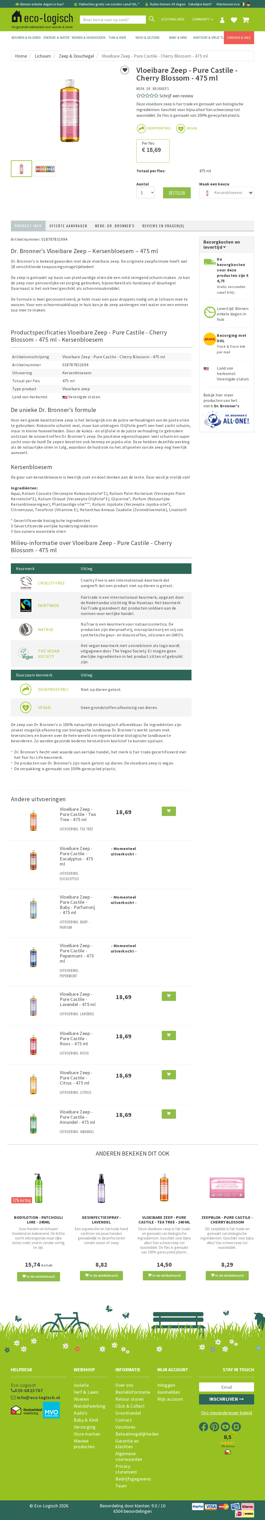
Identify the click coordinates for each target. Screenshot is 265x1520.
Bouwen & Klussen (26, 37)
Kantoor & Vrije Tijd (208, 37)
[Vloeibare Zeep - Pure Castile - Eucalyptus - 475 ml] (33, 859)
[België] (243, 4)
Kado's (80, 1413)
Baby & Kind (178, 37)
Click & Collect (130, 1406)
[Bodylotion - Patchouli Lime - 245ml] (38, 1188)
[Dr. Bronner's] (226, 417)
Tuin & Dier (117, 37)
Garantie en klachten (127, 1443)
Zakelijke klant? (200, 4)
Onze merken (87, 1434)
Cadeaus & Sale (239, 37)
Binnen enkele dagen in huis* (42, 4)
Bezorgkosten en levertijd (221, 244)
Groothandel (128, 1413)
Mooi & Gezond (148, 37)
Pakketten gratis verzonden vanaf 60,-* (109, 4)
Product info (28, 225)
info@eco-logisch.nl (38, 1397)
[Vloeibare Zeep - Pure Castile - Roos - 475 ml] (33, 1044)
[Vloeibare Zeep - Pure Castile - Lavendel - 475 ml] (33, 1005)
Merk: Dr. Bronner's (115, 225)
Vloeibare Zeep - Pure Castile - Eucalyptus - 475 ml (76, 856)
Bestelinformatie (132, 1392)
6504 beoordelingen (132, 1511)
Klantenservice (228, 4)
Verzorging (85, 1427)
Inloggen (166, 1385)
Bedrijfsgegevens (132, 1479)
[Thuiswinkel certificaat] (26, 1410)
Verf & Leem (86, 1392)
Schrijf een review (176, 96)
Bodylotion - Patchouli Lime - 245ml (38, 1220)
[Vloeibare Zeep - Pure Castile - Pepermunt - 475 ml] (33, 956)
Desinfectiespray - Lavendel (101, 1220)
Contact (123, 1420)
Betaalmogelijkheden (132, 1434)
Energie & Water (56, 37)
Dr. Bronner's (157, 88)
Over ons (124, 1385)
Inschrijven (224, 1399)
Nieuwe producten (84, 1443)
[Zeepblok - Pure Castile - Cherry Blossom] (227, 1188)
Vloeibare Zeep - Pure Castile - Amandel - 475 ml (77, 1117)
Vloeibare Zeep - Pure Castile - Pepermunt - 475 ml (77, 953)
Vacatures (125, 1427)
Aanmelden (168, 1392)
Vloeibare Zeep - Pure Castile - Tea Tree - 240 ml (164, 1220)
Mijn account (170, 1399)
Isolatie (81, 1385)
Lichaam (43, 56)
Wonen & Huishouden (87, 37)
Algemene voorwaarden (128, 1456)
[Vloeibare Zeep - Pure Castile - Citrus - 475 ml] (33, 1084)
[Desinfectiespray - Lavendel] (101, 1188)
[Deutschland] (248, 4)
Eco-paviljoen (172, 19)
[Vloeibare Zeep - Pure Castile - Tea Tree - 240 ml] (164, 1188)
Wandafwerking (90, 1406)
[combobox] (226, 192)
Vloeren (81, 1399)
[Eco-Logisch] (40, 16)
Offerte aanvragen (68, 225)
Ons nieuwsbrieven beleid (226, 1413)
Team (121, 1486)
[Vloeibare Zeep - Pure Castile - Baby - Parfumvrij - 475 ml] (33, 908)
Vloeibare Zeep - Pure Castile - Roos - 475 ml (76, 1038)
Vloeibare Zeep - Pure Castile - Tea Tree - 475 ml (78, 814)
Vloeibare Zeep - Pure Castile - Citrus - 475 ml (76, 1078)
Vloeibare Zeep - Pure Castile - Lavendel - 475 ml (77, 999)
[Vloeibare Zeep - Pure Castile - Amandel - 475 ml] (33, 1123)
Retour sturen (129, 1399)
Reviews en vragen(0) (163, 225)
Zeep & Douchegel (76, 56)
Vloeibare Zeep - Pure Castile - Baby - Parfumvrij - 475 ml (77, 904)
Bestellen (177, 193)
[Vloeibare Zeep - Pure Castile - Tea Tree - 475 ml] (33, 820)
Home (21, 56)
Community (201, 19)
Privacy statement (126, 1469)
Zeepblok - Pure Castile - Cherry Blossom (227, 1220)
